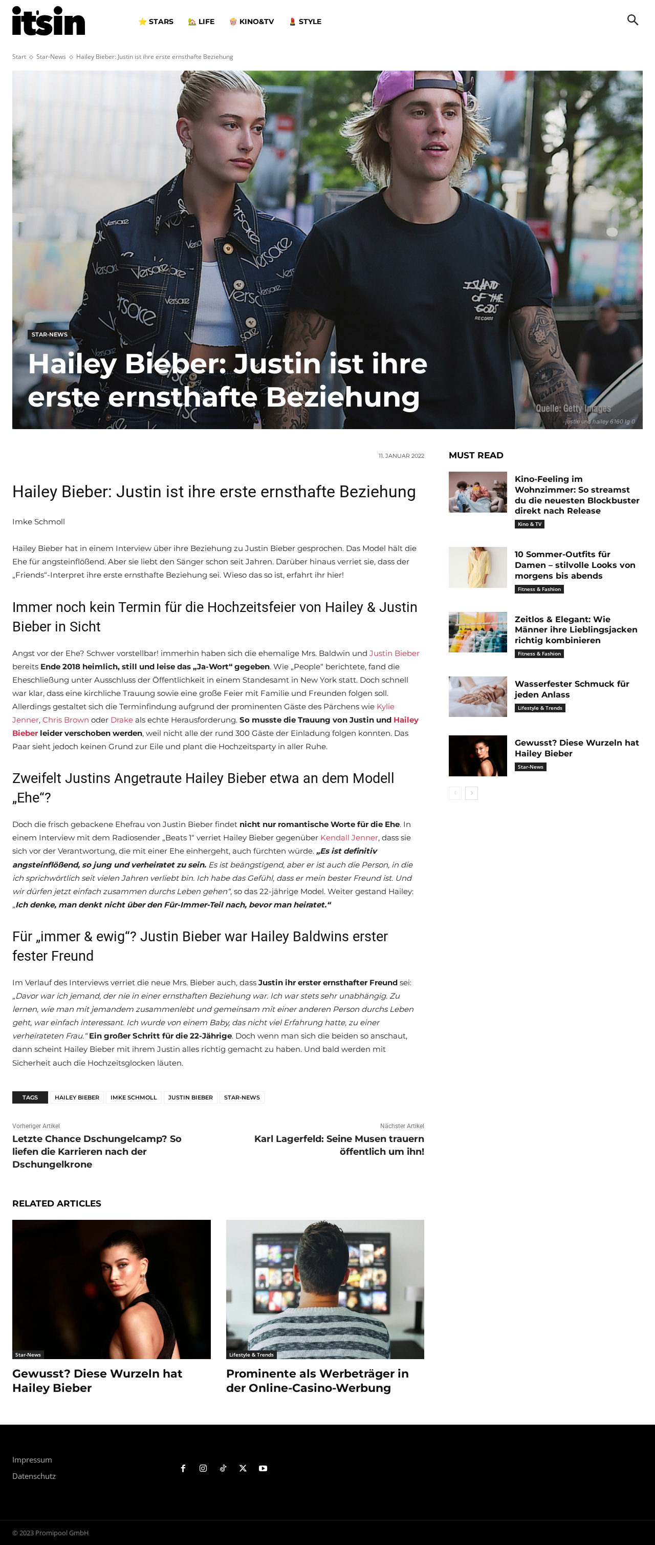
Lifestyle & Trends (251, 1354)
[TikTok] (223, 1469)
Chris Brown (65, 720)
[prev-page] (455, 793)
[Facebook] (183, 1469)
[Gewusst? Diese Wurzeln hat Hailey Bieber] (111, 1289)
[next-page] (471, 793)
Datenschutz (34, 1476)
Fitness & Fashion (539, 588)
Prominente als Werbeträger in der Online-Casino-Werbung (317, 1381)
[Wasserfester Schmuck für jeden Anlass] (478, 696)
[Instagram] (203, 1469)
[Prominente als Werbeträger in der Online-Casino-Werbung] (325, 1289)
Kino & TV (529, 523)
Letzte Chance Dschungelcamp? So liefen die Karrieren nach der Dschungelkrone (97, 1151)
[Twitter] (242, 1469)
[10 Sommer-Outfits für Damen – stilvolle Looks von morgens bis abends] (478, 567)
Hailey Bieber (77, 1097)
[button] (633, 21)
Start (19, 56)
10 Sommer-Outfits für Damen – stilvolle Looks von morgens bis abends (575, 565)
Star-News (51, 56)
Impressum (32, 1459)
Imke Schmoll (134, 1097)
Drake (122, 720)
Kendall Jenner (349, 837)
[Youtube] (262, 1469)
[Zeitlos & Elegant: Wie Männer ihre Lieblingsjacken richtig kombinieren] (478, 632)
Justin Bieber (394, 653)
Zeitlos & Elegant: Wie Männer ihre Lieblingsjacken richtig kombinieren (576, 630)
